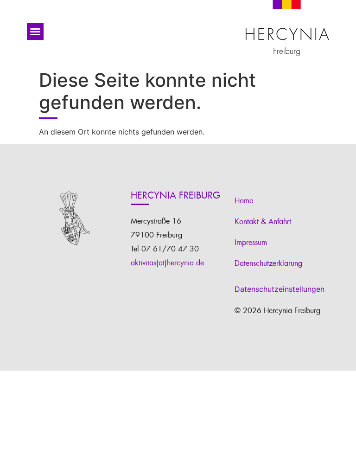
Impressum (251, 242)
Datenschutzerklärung (268, 263)
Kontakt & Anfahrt (263, 221)
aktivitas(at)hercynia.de (167, 263)
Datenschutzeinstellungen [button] (279, 289)
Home (244, 201)
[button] (35, 31)
